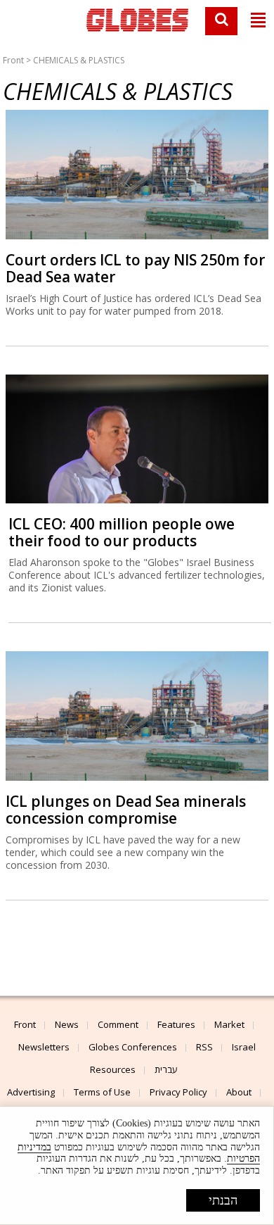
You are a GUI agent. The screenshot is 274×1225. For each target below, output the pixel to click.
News (67, 1024)
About (239, 1092)
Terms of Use (102, 1092)
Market (229, 1024)
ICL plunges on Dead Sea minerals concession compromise (126, 809)
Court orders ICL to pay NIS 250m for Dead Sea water (135, 268)
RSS (204, 1047)
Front (13, 60)
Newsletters (44, 1047)
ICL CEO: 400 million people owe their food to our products (121, 532)
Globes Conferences (133, 1047)
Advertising (31, 1092)
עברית (166, 1069)
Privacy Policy (178, 1092)
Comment (118, 1024)
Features (176, 1024)
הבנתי (223, 1200)
